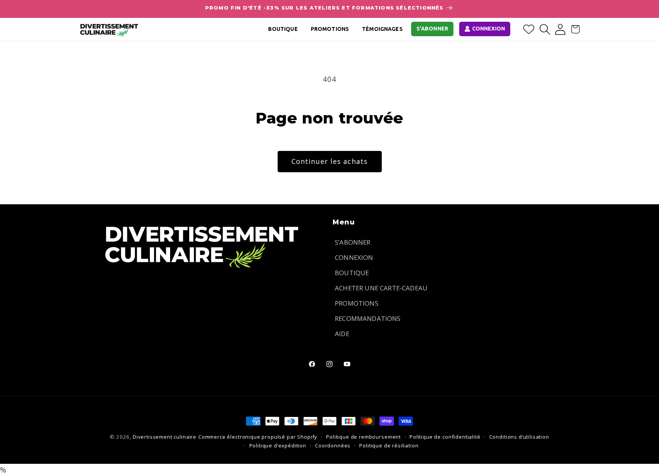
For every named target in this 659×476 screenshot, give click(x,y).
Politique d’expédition (277, 445)
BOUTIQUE (352, 272)
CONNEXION (354, 257)
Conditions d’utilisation (519, 436)
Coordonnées (332, 445)
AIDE (342, 333)
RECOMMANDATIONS (368, 318)
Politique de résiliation (388, 445)
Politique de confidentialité (445, 436)
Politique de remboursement (363, 436)
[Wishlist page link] (528, 29)
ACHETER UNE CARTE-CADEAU (381, 288)
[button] (545, 29)
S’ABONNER (353, 242)
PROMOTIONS (356, 303)
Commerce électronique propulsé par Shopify (257, 436)
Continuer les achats (329, 161)
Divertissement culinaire (164, 436)
